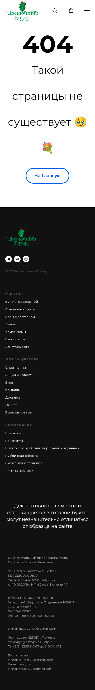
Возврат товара (18, 412)
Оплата (11, 405)
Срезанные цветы (20, 309)
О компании (15, 367)
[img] (22, 11)
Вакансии (13, 433)
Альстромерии (17, 347)
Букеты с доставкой (21, 302)
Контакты (13, 390)
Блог (9, 382)
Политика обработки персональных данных (42, 448)
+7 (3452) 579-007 (19, 471)
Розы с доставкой (20, 317)
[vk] (17, 259)
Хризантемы (15, 332)
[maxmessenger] (26, 259)
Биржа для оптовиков (23, 463)
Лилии (10, 324)
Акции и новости (19, 375)
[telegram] (8, 259)
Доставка (13, 397)
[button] (54, 10)
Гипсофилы (15, 339)
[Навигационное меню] (87, 10)
